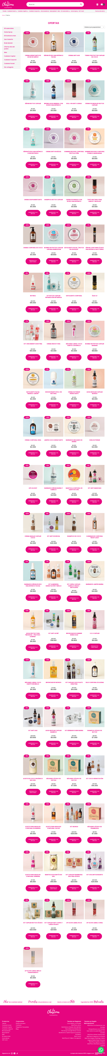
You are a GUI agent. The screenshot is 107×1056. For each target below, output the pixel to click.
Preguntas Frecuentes (22, 1027)
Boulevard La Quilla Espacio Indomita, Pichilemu (70, 1033)
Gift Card (81, 11)
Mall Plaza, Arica (76, 1025)
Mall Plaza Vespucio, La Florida (96, 1036)
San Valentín (8, 39)
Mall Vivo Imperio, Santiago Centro (95, 1038)
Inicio (3, 15)
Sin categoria (8, 67)
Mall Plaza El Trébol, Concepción (71, 1038)
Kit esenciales (65, 11)
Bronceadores (45, 11)
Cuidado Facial (11, 11)
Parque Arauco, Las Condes (97, 1029)
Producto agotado (33, 261)
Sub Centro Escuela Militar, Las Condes (96, 1032)
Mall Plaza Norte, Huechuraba (96, 1034)
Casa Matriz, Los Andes (74, 1023)
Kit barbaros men (10, 36)
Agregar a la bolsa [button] (33, 68)
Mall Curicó (77, 1036)
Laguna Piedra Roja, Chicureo (96, 1040)
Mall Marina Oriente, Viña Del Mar (71, 1027)
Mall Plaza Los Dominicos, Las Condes (96, 1026)
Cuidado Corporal (34, 11)
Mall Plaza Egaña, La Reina (97, 1042)
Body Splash (53, 11)
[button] (103, 4)
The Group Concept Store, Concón (71, 1031)
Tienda (4, 11)
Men (59, 11)
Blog (17, 1029)
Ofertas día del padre (9, 48)
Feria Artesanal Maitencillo (73, 1029)
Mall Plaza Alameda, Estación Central (96, 1044)
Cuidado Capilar (22, 11)
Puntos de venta (100, 11)
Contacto (18, 1025)
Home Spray (74, 11)
